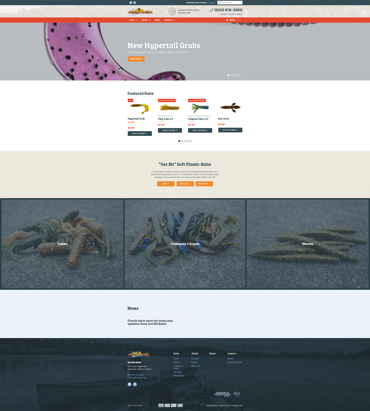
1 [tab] (228, 75)
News (157, 20)
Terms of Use (237, 405)
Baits (176, 353)
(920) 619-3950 (228, 10)
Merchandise (179, 375)
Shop (132, 20)
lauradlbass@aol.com (138, 378)
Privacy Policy (225, 405)
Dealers (223, 14)
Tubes (176, 358)
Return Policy (212, 405)
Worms (176, 362)
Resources (195, 366)
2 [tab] (231, 75)
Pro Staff (195, 358)
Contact (168, 20)
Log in (212, 2)
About (144, 20)
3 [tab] (234, 75)
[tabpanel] (185, 51)
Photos (194, 362)
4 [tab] (237, 75)
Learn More (135, 59)
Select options (138, 133)
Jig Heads (178, 372)
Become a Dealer (235, 14)
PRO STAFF (203, 184)
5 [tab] (240, 75)
